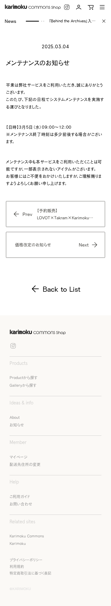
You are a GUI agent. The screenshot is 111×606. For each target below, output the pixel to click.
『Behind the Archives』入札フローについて (73, 21)
